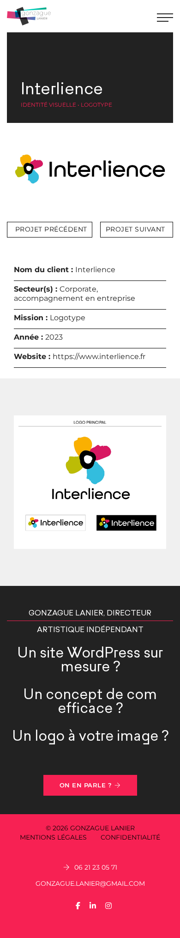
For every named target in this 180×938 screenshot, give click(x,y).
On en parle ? (86, 785)
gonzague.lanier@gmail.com (90, 883)
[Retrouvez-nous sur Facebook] (78, 906)
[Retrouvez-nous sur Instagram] (108, 906)
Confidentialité (130, 837)
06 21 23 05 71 (95, 867)
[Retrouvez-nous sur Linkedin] (93, 906)
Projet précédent (51, 229)
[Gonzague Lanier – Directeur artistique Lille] (29, 16)
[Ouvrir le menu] (165, 16)
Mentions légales (53, 837)
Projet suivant (135, 229)
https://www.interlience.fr (99, 356)
